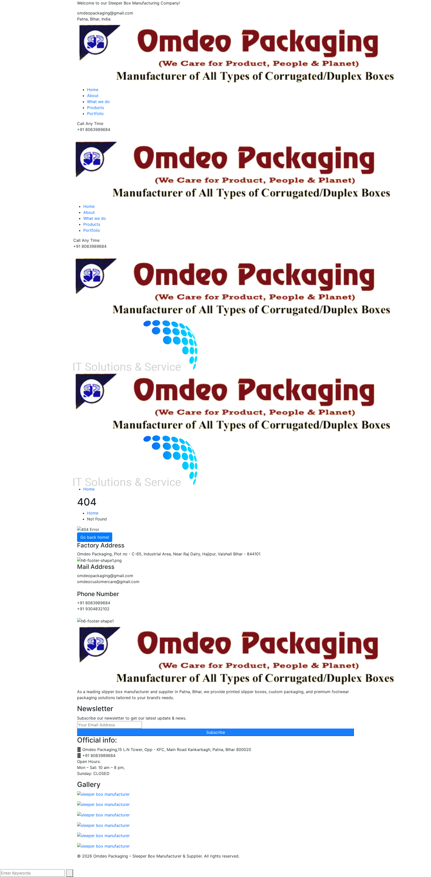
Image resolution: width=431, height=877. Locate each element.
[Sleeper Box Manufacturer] (234, 287)
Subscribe (215, 732)
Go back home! (94, 537)
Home (89, 489)
